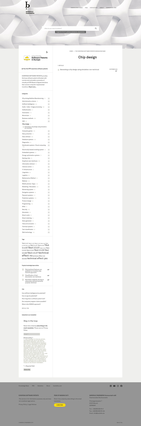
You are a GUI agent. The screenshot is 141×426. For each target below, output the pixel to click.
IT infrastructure (27, 169)
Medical (24, 181)
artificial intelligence (71, 31)
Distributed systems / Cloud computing (34, 145)
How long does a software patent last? (33, 298)
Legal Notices (32, 404)
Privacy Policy (23, 404)
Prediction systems (28, 198)
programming (81, 31)
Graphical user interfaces (29, 161)
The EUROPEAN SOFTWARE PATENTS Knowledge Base (90, 51)
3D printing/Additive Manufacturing (32, 98)
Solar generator (27, 221)
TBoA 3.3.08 (27, 245)
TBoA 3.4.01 (33, 245)
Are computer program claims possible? (34, 301)
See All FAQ (25, 308)
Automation (25, 112)
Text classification (27, 229)
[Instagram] (118, 386)
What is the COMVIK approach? (31, 304)
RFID (23, 206)
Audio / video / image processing (32, 107)
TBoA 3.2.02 (31, 243)
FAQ (86, 7)
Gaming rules (26, 158)
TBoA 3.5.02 (43, 248)
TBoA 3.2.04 (37, 243)
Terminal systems (27, 226)
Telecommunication (28, 223)
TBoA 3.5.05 (39, 250)
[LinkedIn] (111, 386)
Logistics (25, 175)
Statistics (93, 7)
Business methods (27, 118)
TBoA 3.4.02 (41, 245)
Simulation (25, 212)
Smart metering (27, 218)
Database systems (27, 139)
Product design (26, 201)
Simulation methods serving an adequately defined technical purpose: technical (34, 281)
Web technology (27, 232)
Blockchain (25, 115)
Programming (26, 203)
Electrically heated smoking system (33, 149)
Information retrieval (28, 164)
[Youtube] (114, 386)
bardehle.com (111, 7)
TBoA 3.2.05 (43, 243)
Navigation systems (28, 192)
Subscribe (60, 405)
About (102, 7)
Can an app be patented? (29, 296)
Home (71, 51)
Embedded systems (28, 152)
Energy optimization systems (30, 155)
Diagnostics (25, 142)
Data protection (27, 133)
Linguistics (25, 172)
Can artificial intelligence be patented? (33, 293)
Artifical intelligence (28, 104)
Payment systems (27, 195)
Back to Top (119, 422)
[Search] (95, 28)
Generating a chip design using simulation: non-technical (79, 69)
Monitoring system (27, 189)
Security (24, 209)
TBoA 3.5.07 (32, 253)
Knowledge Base (77, 7)
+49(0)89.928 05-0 (97, 409)
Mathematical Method (29, 178)
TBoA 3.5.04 (30, 250)
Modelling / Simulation (29, 186)
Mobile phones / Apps (28, 183)
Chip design (25, 124)
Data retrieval (26, 136)
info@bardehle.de (99, 413)
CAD (23, 121)
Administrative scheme (29, 101)
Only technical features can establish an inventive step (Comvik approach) (33, 271)
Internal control (27, 166)
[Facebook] (121, 386)
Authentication (26, 109)
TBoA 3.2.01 (25, 243)
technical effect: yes (37, 258)
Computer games (27, 131)
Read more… (32, 87)
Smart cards (26, 215)
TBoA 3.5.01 (34, 248)
